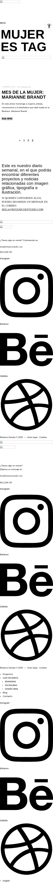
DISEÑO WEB (11, 689)
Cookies (43, 437)
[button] (49, 26)
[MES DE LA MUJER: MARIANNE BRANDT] (26, 68)
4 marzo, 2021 (9, 87)
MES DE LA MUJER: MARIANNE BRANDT (24, 95)
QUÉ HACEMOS (10, 678)
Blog (5, 693)
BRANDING (10, 682)
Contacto (7, 696)
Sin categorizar (24, 87)
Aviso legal (32, 437)
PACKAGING (11, 685)
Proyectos (8, 674)
